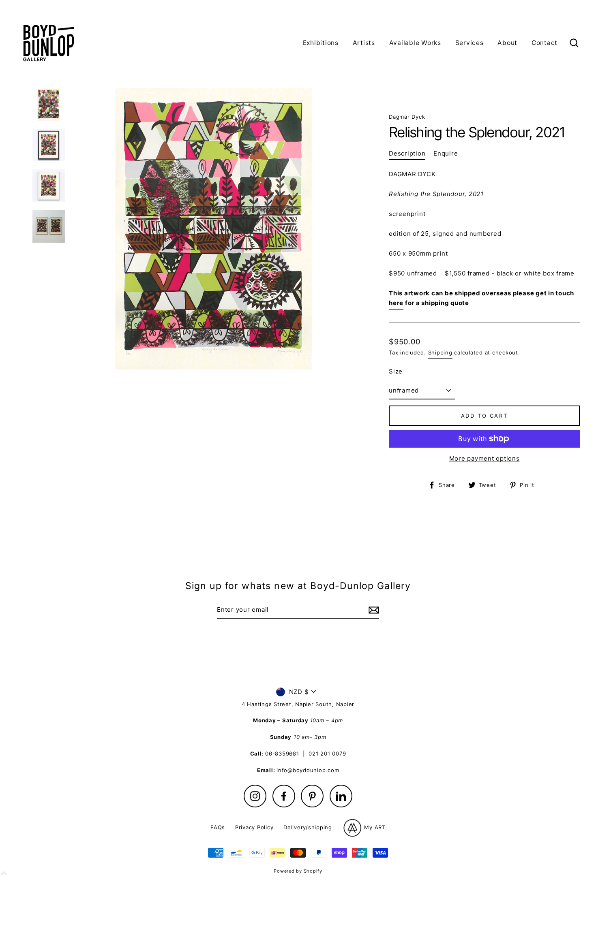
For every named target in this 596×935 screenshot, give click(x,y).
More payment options (484, 458)
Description (407, 153)
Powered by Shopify (298, 871)
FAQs (217, 827)
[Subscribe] (372, 610)
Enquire (445, 153)
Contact (544, 43)
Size (396, 371)
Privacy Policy (254, 827)
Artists (364, 43)
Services (469, 43)
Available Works (415, 43)
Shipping (440, 352)
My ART (374, 827)
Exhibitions (321, 43)
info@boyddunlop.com (308, 770)
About (507, 43)
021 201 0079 (327, 753)
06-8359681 (282, 753)
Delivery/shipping (307, 827)
